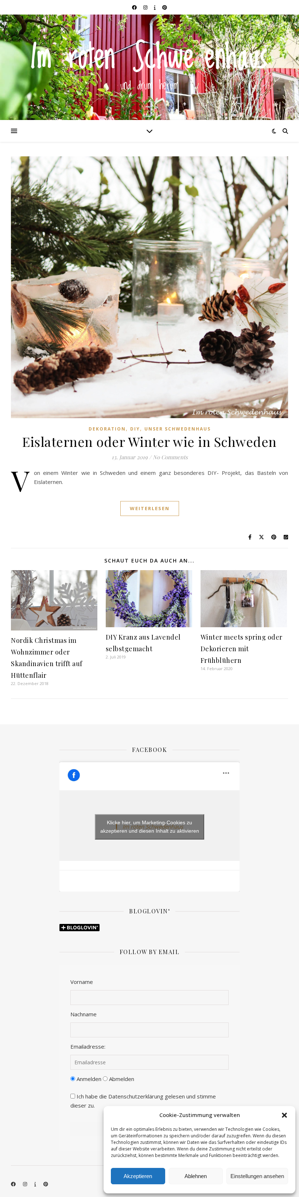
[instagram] (145, 7)
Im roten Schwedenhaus (149, 58)
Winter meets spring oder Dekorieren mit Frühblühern (242, 649)
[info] (155, 7)
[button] (284, 1115)
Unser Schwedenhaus (177, 429)
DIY (135, 429)
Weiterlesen (150, 508)
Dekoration (107, 429)
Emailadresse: (87, 1046)
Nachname (83, 1014)
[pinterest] (164, 7)
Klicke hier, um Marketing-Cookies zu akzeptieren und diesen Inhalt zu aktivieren (149, 827)
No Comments (170, 457)
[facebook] (135, 7)
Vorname (81, 981)
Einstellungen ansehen (257, 1176)
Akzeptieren (138, 1176)
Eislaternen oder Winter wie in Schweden (149, 441)
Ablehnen (196, 1176)
